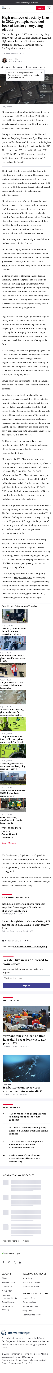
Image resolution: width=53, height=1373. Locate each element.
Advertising (27, 1278)
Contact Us (7, 1286)
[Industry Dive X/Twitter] (14, 1262)
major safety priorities (25, 498)
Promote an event (31, 1286)
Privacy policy (8, 1360)
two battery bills (26, 440)
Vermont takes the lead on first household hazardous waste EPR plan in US (24, 1039)
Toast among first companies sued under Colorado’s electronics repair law (26, 1144)
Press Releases (8, 1302)
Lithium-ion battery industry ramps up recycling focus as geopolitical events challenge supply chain (23, 907)
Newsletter (7, 1290)
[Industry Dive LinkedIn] (4, 1262)
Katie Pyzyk (8, 914)
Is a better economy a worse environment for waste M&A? (22, 1089)
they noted (25, 555)
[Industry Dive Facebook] (9, 1262)
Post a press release (20, 1240)
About (4, 1278)
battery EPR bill (20, 444)
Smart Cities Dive (30, 1306)
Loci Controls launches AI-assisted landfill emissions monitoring (24, 1158)
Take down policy (37, 1360)
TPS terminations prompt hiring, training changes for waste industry (28, 1116)
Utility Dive (27, 1310)
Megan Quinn (14, 59)
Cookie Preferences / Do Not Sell (17, 1363)
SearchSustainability (32, 1314)
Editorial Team (8, 1282)
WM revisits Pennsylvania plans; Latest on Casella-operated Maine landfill (28, 1130)
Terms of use (21, 1360)
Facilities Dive (29, 1298)
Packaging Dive (29, 1302)
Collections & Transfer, (25, 946)
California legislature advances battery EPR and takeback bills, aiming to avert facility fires (26, 925)
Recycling (42, 946)
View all (6, 1240)
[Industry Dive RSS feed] (20, 1262)
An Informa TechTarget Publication (26, 3)
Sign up (40, 8)
